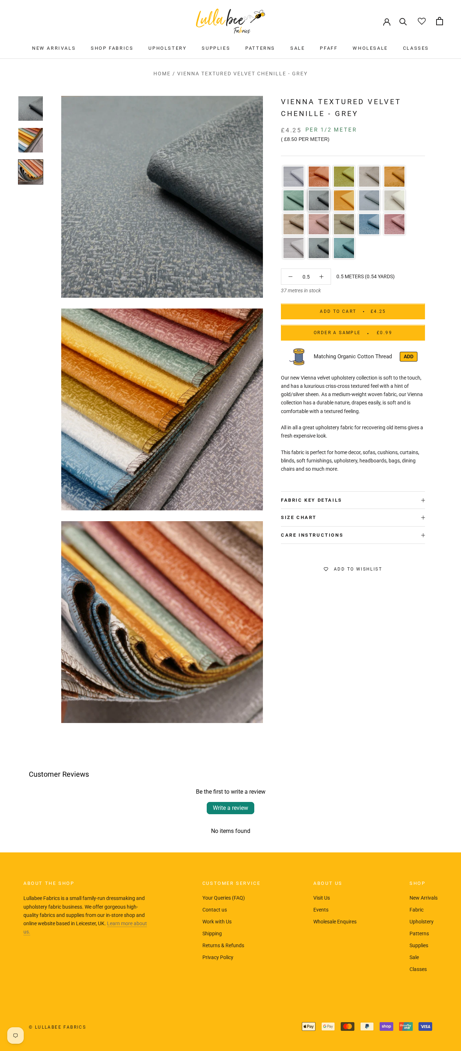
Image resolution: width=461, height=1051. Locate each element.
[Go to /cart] (439, 21)
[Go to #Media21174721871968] (30, 172)
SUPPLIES (216, 48)
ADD (408, 356)
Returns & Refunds (223, 945)
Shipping (212, 933)
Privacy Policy (217, 957)
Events (320, 910)
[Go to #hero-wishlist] (421, 21)
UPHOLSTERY (167, 48)
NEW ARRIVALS (54, 48)
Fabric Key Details (311, 500)
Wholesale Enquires (335, 921)
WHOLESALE (370, 48)
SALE (297, 48)
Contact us (214, 910)
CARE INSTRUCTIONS (312, 535)
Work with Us (217, 921)
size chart (299, 517)
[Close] (443, 943)
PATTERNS (260, 48)
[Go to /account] (386, 21)
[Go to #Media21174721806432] (30, 108)
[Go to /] (230, 21)
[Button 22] (290, 276)
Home (162, 73)
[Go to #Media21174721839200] (30, 140)
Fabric (416, 910)
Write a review (230, 807)
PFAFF (328, 48)
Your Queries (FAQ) (223, 898)
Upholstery (421, 921)
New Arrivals (423, 898)
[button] (293, 176)
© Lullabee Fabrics (57, 1027)
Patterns (419, 933)
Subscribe (383, 1023)
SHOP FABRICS (112, 48)
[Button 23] (321, 276)
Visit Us (321, 898)
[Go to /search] (403, 21)
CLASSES (416, 48)
